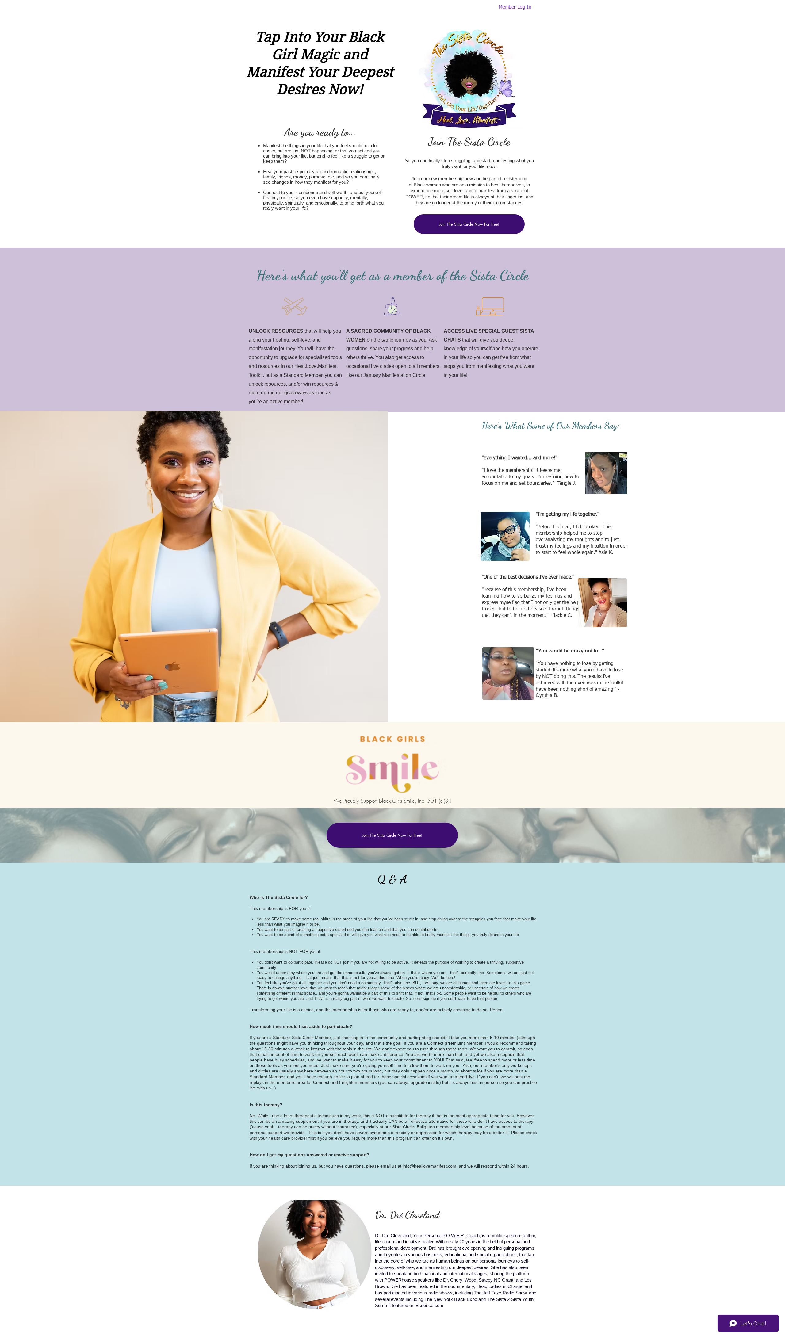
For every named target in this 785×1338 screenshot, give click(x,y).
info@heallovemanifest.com (429, 1166)
